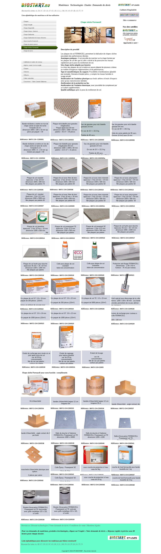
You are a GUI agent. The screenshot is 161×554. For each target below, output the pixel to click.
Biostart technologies (39, 525)
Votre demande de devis (59, 525)
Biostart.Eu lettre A (29, 10)
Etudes (87, 5)
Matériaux (63, 5)
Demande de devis (101, 5)
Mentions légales (93, 525)
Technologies (76, 5)
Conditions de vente (78, 525)
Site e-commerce (129, 20)
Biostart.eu (25, 525)
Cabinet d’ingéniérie (128, 10)
